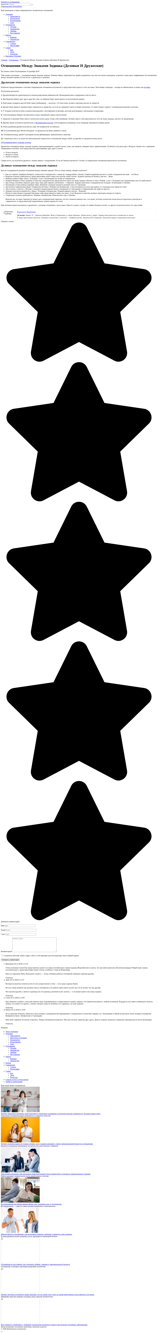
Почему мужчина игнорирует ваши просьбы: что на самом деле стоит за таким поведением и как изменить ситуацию (47, 1295)
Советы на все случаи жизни (17, 1080)
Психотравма (15, 21)
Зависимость (15, 16)
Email (3, 930)
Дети (12, 52)
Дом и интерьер (12, 1032)
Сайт (3, 934)
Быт (11, 50)
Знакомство (14, 29)
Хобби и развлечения (14, 1082)
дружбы (147, 87)
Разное (8, 1063)
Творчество (14, 39)
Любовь (13, 31)
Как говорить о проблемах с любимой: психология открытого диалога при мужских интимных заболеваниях (44, 1325)
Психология (15, 18)
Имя (2, 926)
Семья (8, 48)
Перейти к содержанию (10, 2)
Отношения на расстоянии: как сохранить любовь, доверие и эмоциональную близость (35, 1264)
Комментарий (6, 951)
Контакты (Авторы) (13, 56)
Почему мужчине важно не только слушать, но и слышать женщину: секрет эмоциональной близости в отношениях (47, 1144)
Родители (14, 54)
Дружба (13, 27)
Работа (8, 35)
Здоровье (9, 14)
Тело (12, 23)
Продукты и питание (18, 1038)
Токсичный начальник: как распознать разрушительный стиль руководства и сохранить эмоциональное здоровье (45, 1174)
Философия (14, 46)
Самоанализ (10, 41)
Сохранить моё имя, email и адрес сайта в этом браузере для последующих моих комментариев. (41, 956)
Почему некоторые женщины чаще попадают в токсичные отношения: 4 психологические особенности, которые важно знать (50, 1114)
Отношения (10, 25)
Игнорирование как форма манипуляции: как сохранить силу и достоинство (31, 1204)
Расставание (15, 33)
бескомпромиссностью (44, 123)
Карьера (13, 37)
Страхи (13, 44)
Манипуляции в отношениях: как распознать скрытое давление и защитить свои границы (36, 1234)
